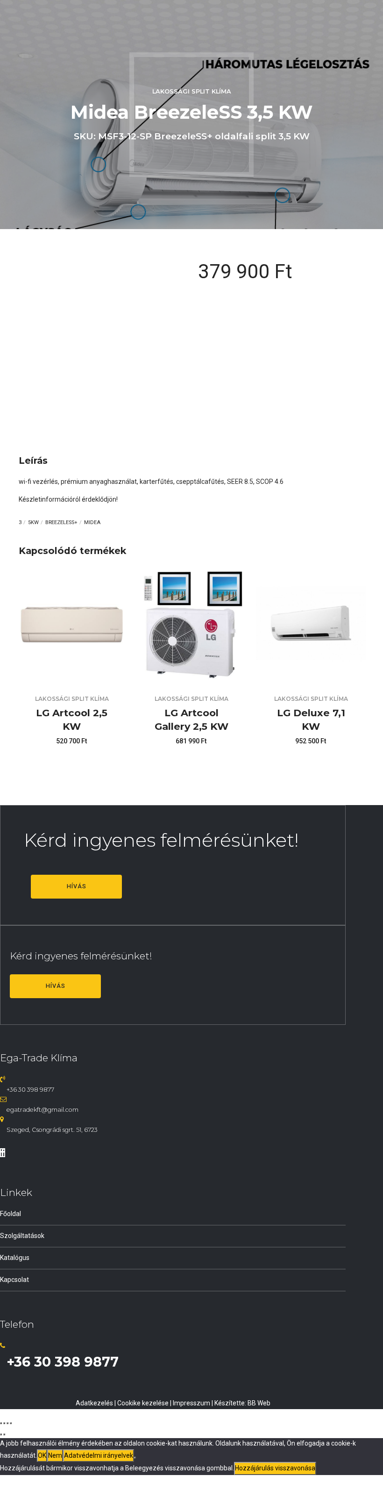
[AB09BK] (72, 677)
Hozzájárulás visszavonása (275, 1468)
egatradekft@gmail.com (42, 1109)
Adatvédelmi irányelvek (98, 1455)
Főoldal (10, 1213)
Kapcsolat (14, 1279)
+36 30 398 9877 (30, 1089)
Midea (92, 522)
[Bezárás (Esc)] (11, 1423)
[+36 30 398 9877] (2, 1079)
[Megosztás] (7, 1423)
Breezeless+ (61, 522)
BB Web (259, 1403)
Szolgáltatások (22, 1235)
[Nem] (135, 1458)
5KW (33, 522)
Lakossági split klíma (191, 91)
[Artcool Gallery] (191, 677)
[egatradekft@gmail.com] (3, 1099)
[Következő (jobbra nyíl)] (4, 1434)
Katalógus (14, 1257)
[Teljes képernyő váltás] (4, 1423)
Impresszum (191, 1403)
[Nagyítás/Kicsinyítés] (1, 1423)
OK (42, 1455)
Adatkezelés (94, 1403)
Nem (55, 1455)
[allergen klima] (311, 677)
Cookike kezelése (143, 1403)
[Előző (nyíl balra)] (1, 1434)
